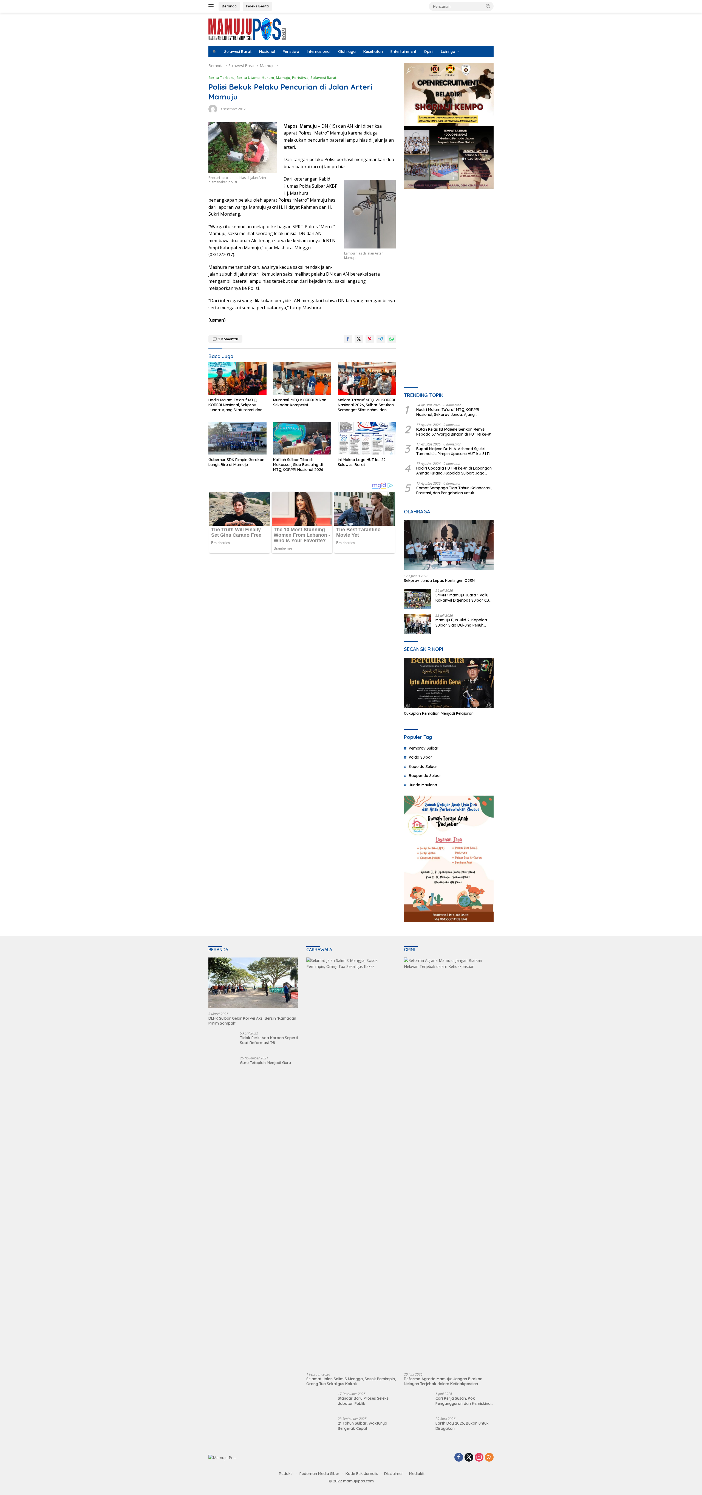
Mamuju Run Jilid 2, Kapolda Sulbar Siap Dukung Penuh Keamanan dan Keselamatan (462, 622)
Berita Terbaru (221, 77)
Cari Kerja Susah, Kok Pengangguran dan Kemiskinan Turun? (464, 1401)
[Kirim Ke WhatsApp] (391, 339)
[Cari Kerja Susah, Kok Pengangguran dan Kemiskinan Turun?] (417, 1402)
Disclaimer (393, 1473)
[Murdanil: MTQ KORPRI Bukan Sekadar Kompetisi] (302, 378)
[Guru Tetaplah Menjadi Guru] (218, 1066)
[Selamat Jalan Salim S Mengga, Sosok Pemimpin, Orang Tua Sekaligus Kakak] (351, 1162)
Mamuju (283, 77)
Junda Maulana (423, 784)
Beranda (229, 6)
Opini (428, 51)
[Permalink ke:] (212, 108)
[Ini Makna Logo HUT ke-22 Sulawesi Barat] (367, 438)
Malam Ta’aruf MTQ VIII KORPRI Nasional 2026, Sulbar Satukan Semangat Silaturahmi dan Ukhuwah (366, 405)
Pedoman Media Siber (319, 1473)
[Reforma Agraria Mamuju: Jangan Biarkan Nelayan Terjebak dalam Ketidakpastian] (449, 1162)
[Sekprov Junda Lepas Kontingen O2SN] (449, 545)
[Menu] (212, 6)
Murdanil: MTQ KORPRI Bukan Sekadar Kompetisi (299, 402)
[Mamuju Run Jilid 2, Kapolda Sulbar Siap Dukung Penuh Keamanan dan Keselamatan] (417, 624)
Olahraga (347, 51)
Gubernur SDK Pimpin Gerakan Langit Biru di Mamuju (236, 462)
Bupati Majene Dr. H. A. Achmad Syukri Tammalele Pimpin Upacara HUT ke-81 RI (453, 451)
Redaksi (286, 1473)
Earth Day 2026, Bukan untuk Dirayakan (462, 1426)
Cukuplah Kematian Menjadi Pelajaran (439, 713)
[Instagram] (479, 1457)
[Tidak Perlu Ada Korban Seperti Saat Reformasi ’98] (222, 1041)
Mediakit (416, 1473)
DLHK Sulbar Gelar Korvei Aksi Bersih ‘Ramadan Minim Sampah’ (252, 1021)
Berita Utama (248, 77)
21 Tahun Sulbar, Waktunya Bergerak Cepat (362, 1426)
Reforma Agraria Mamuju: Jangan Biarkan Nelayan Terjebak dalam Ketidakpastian (443, 1381)
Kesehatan (373, 51)
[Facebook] (458, 1457)
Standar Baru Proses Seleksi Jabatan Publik (363, 1401)
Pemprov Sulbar (423, 748)
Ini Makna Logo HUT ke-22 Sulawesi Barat (362, 462)
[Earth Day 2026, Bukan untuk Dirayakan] (417, 1427)
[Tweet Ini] (359, 339)
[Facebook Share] (348, 339)
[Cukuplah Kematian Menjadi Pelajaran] (449, 683)
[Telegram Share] (381, 339)
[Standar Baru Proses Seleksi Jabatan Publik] (316, 1402)
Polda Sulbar (420, 757)
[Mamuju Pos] (247, 28)
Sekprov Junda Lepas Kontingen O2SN (439, 580)
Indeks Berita (257, 6)
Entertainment (403, 51)
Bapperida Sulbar (425, 775)
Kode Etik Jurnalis (362, 1473)
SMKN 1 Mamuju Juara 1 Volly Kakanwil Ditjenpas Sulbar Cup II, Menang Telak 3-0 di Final (463, 597)
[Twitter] (469, 1457)
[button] (488, 6)
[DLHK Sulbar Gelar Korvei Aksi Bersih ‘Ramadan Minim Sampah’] (253, 982)
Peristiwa (291, 51)
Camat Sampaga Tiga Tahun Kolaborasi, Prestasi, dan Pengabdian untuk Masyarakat (453, 490)
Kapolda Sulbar (423, 766)
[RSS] (489, 1457)
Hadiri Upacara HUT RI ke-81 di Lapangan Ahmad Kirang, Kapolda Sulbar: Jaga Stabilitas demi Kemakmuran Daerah (454, 471)
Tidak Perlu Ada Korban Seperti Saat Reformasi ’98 (269, 1040)
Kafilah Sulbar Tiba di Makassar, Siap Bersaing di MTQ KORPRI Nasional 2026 (298, 464)
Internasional (318, 51)
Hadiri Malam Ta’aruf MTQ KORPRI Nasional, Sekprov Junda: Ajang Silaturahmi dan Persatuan (235, 405)
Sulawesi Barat (237, 51)
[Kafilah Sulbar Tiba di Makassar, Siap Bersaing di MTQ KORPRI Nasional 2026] (302, 438)
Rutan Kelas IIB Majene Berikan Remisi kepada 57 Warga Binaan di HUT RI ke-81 (453, 432)
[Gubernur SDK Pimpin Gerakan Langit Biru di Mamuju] (237, 438)
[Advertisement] (449, 244)
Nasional (267, 51)
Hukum (268, 77)
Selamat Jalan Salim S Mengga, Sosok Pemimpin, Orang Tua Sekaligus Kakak (351, 1381)
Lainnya (448, 51)
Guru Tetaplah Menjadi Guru (265, 1062)
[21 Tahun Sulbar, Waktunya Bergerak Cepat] (320, 1427)
